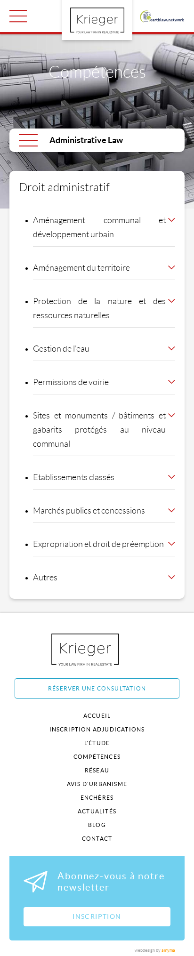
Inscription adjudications (97, 729)
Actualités (97, 811)
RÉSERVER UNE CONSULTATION (97, 688)
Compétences (97, 757)
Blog (97, 825)
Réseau (97, 770)
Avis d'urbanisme (97, 784)
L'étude (97, 743)
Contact (97, 838)
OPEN (18, 16)
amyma (168, 950)
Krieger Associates (96, 649)
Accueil (97, 716)
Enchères (97, 798)
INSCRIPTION (97, 916)
